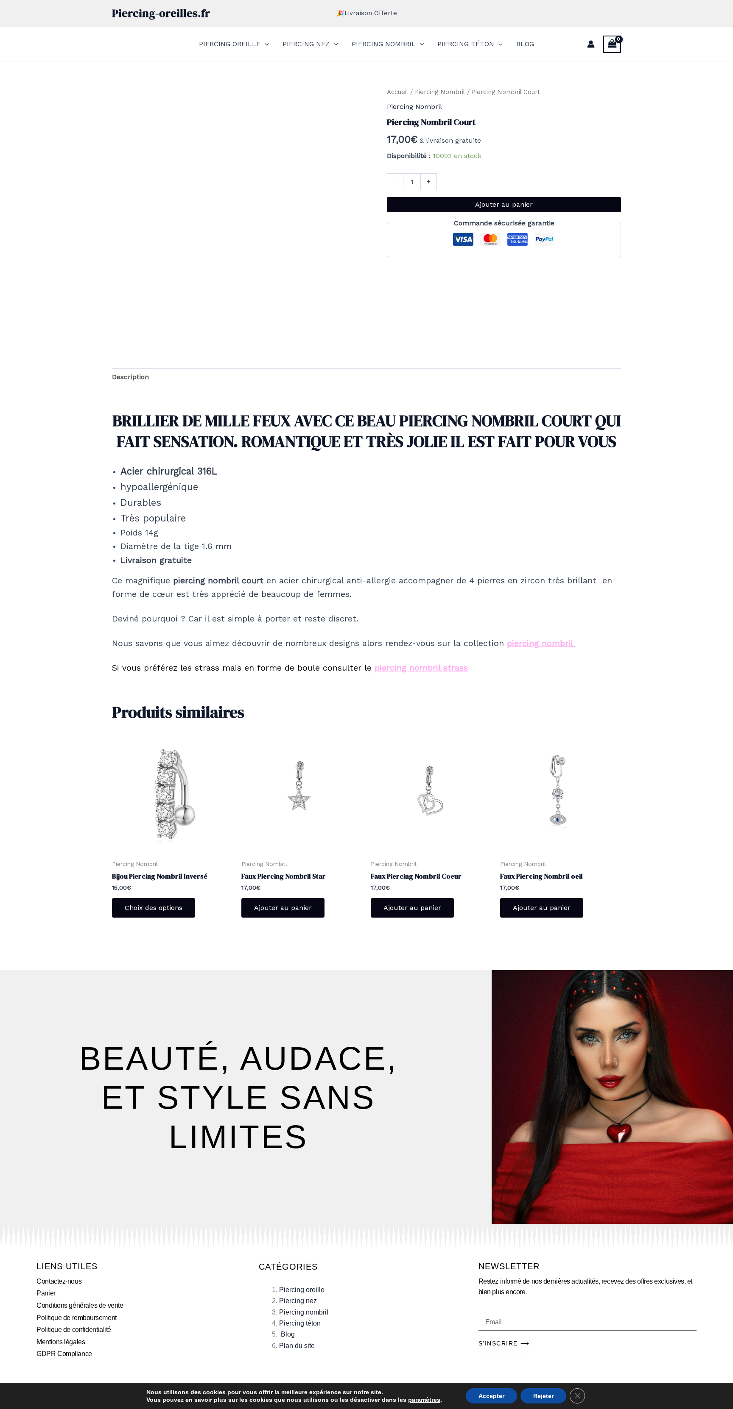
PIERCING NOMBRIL (384, 44)
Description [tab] (130, 377)
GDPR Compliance (64, 1353)
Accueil (397, 92)
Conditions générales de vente (79, 1305)
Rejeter (543, 1395)
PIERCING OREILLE (229, 44)
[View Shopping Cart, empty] (612, 44)
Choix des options (153, 908)
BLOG (525, 44)
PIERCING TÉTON (465, 44)
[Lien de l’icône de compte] (591, 44)
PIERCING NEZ (306, 44)
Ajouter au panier (504, 204)
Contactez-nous (58, 1281)
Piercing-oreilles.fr (161, 13)
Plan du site (297, 1345)
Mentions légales (60, 1341)
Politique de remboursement (76, 1317)
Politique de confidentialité (73, 1329)
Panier (45, 1293)
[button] (264, 44)
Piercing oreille (302, 1289)
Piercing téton (300, 1323)
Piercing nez (298, 1300)
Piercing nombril (303, 1312)
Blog (288, 1334)
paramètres (424, 1399)
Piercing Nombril (440, 92)
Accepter (491, 1395)
